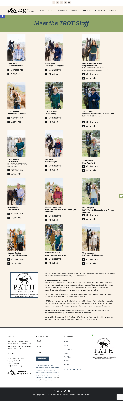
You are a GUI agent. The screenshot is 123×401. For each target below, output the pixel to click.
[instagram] (61, 2)
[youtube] (69, 2)
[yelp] (80, 369)
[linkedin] (77, 369)
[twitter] (57, 2)
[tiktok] (65, 2)
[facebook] (53, 2)
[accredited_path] (104, 338)
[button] (2, 16)
